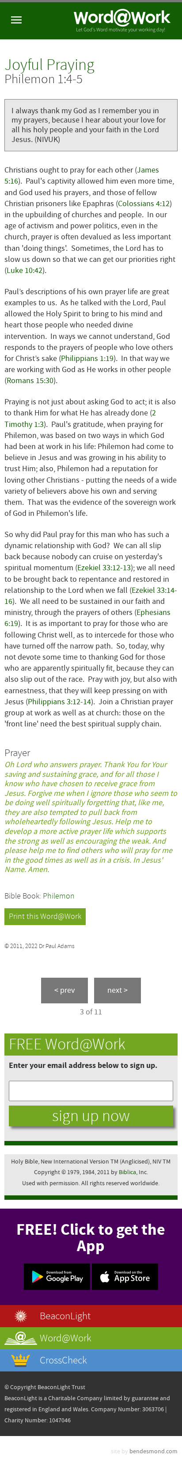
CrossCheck (63, 1360)
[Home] (122, 20)
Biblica (127, 1172)
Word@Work (65, 1338)
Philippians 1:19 (87, 358)
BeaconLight (65, 1316)
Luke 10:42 (24, 270)
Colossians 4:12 (144, 204)
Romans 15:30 (30, 381)
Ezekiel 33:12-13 (104, 568)
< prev (64, 990)
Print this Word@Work (45, 916)
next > (117, 990)
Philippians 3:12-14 (59, 702)
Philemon (59, 896)
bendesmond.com (153, 1451)
